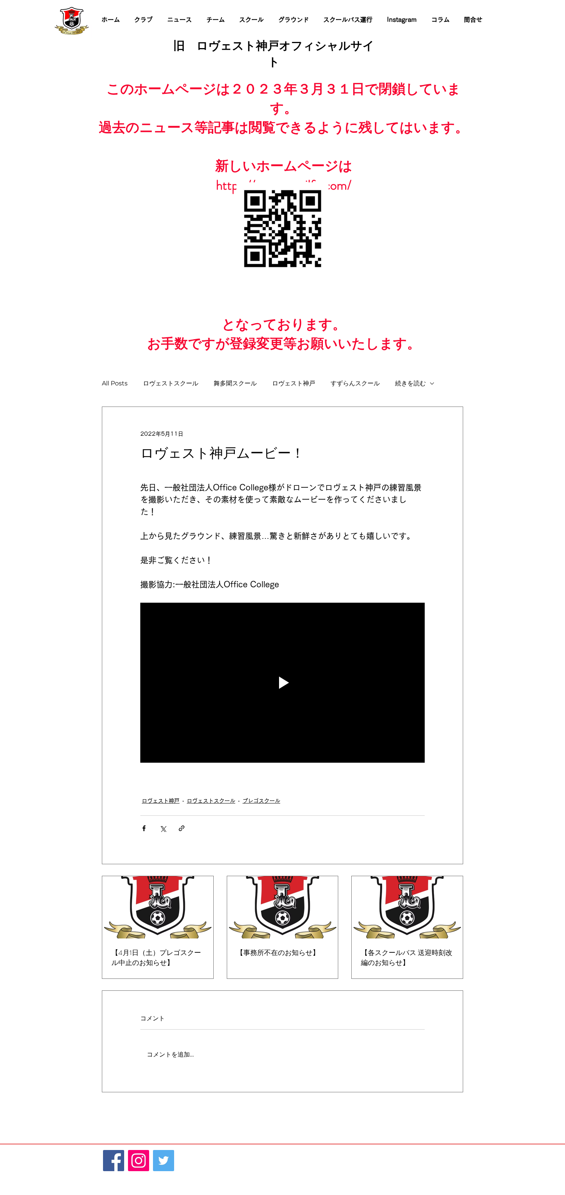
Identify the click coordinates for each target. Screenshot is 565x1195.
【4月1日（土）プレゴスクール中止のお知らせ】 (156, 958)
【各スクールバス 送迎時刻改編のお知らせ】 (406, 958)
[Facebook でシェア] (144, 828)
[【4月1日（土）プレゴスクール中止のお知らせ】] (157, 907)
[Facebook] (113, 1160)
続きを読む (410, 383)
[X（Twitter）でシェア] (162, 828)
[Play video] (282, 683)
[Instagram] (138, 1160)
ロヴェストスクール (170, 383)
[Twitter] (163, 1160)
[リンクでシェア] (181, 828)
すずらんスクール (355, 383)
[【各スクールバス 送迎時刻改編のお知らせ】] (407, 907)
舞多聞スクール (235, 383)
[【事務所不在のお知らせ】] (282, 907)
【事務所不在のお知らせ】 (277, 953)
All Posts (115, 383)
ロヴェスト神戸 (293, 383)
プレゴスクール (261, 800)
